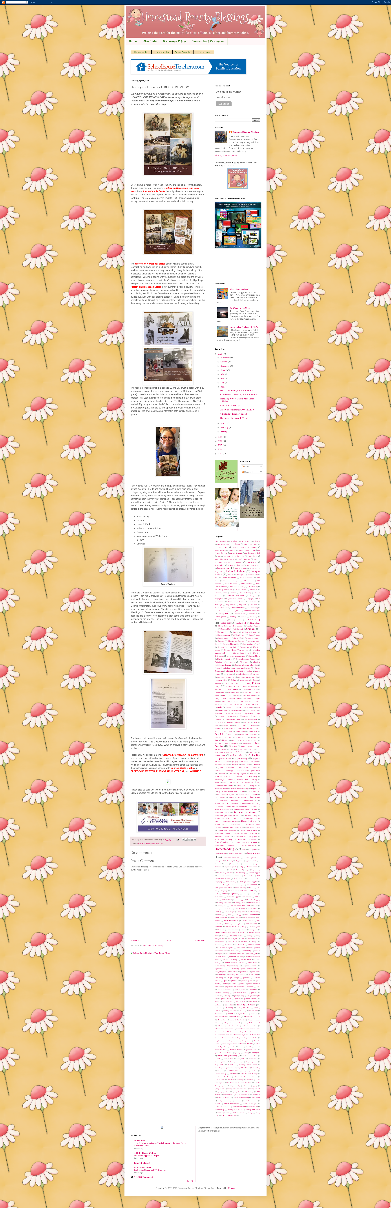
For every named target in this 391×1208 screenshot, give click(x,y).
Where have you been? (239, 289)
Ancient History (238, 547)
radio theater (240, 1001)
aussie (238, 562)
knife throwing (240, 887)
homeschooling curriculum (246, 842)
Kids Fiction (238, 879)
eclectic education (251, 710)
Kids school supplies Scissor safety (228, 885)
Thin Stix (230, 1079)
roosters (248, 1016)
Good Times (245, 764)
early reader (249, 707)
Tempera (220, 1071)
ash (218, 556)
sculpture (218, 1041)
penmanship (219, 977)
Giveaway (234, 764)
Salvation (221, 1026)
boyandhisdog (253, 607)
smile (233, 1047)
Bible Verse (241, 589)
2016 (220, 449)
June (223, 378)
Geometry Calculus (221, 764)
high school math (253, 791)
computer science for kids (248, 677)
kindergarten (252, 884)
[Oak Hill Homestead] (226, 482)
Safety (250, 1020)
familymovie (253, 731)
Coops (255, 680)
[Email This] (183, 839)
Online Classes (220, 956)
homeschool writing (223, 839)
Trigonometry (235, 1086)
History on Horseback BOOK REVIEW (237, 409)
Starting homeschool (250, 1056)
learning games (239, 902)
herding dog (253, 785)
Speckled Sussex (251, 1049)
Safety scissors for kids (232, 1023)
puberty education (250, 998)
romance (254, 1013)
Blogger (231, 1188)
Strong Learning (236, 1062)
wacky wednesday (224, 1101)
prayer (241, 983)
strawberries (253, 1058)
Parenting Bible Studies (236, 974)
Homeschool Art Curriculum (226, 803)
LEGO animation (254, 902)
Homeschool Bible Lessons (245, 809)
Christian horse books (146, 843)
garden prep (220, 755)
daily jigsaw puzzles (250, 695)
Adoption (256, 541)
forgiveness (247, 743)
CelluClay (253, 616)
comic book (228, 674)
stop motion (228, 1058)
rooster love (235, 1016)
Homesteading (141, 52)
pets (225, 980)
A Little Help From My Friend (233, 413)
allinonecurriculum (251, 544)
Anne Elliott (139, 1140)
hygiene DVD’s (251, 860)
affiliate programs (223, 544)
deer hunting (247, 698)
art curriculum (236, 553)
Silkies (250, 1043)
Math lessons (248, 917)
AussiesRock (220, 565)
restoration (253, 1010)
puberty (238, 998)
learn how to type (233, 896)
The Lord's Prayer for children (246, 1077)
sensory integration (243, 1041)
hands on (254, 773)
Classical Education (234, 670)
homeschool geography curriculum (227, 815)
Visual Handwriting (241, 1097)
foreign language (231, 743)
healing (254, 779)
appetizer (232, 550)
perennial (246, 977)
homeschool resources (227, 830)
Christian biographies (231, 644)
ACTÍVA (234, 541)
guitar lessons (255, 770)
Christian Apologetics (236, 641)
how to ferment (220, 853)
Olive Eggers (252, 953)
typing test (236, 1092)
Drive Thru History (252, 704)
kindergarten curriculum (223, 887)
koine (251, 887)
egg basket (249, 713)
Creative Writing (233, 686)
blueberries (253, 604)
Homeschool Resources (208, 41)
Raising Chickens (246, 1004)
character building (221, 620)
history (255, 794)
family (217, 728)
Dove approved (246, 701)
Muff (242, 938)
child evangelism (221, 632)
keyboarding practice (224, 872)
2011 (220, 453)
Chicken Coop (253, 619)
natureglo (254, 941)
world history (219, 1109)
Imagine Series (235, 864)
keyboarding (255, 870)
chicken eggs (225, 622)
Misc (223, 935)
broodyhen (253, 613)
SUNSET (231, 1064)
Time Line (250, 1079)
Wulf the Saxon (238, 1112)
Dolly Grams (232, 701)
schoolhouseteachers (250, 1026)
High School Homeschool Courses (230, 791)
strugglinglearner (252, 1062)
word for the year (250, 1103)
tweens (246, 1086)
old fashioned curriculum (235, 953)
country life (229, 683)
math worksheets (231, 920)
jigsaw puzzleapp (221, 870)
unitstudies (256, 1094)
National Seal (233, 941)
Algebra (237, 544)
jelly (241, 866)
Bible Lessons (248, 581)
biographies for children (234, 598)
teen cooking (255, 1067)
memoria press (251, 923)
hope (244, 849)
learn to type (239, 900)
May (223, 382)
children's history (239, 635)
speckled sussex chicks (223, 1052)
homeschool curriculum (245, 812)
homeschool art (250, 800)
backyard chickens (235, 571)
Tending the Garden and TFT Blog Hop (150, 1170)
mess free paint (233, 929)
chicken (239, 620)
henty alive (241, 785)
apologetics (252, 547)
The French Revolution (223, 1077)
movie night (232, 938)
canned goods (220, 616)
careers (243, 616)
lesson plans (221, 905)
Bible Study (253, 586)
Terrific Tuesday (220, 1073)
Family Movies (226, 731)
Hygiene (239, 860)
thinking (240, 1079)
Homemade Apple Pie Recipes (146, 1155)
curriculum (226, 695)
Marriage (220, 914)
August (224, 370)
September (225, 365)
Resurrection (219, 1013)
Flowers (225, 740)
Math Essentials (221, 917)
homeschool (255, 797)
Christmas (244, 662)
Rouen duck (222, 1020)
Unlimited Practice (223, 1097)
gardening (242, 758)
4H (216, 541)
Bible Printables (231, 583)
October (224, 361)
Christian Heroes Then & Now (236, 650)
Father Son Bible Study (249, 734)
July (223, 374)
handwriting (252, 776)
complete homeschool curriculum (248, 674)
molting (249, 935)
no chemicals (239, 944)
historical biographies (225, 794)
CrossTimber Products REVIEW (244, 326)
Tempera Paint (233, 1070)
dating (217, 698)
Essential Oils (227, 725)
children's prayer (254, 635)
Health (217, 782)
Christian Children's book (251, 644)
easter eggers (222, 710)
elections (221, 716)
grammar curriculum (226, 767)
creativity (218, 689)
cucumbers (247, 692)
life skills (253, 908)
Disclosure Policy (174, 41)
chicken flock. (254, 623)
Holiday (231, 797)
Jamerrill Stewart (142, 1162)
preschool (253, 989)
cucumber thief (233, 692)
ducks (219, 707)
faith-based (254, 725)
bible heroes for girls (231, 581)
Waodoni (238, 1101)
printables (218, 995)
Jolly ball (239, 870)
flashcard (254, 737)
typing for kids (254, 1088)
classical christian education (246, 665)
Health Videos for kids (230, 782)
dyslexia (238, 707)
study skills (219, 1064)
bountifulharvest (238, 607)
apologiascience (220, 550)
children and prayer (249, 632)
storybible (241, 1058)
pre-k (258, 986)
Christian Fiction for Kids (226, 647)
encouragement (251, 719)
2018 (220, 441)
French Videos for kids (246, 749)
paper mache (256, 971)
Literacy (218, 911)
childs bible (238, 638)
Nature (244, 941)
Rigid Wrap (242, 1013)
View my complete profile (226, 155)
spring (246, 1052)
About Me (150, 41)
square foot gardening (227, 1055)
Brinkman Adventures (251, 610)
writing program (223, 1112)
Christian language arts (236, 656)
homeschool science (249, 830)
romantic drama (221, 1016)
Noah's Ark (241, 947)
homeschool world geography (245, 836)
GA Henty (253, 752)
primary (254, 992)
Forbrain (218, 743)
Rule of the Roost (237, 1020)
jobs (231, 870)
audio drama (253, 556)
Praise (234, 983)
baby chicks (223, 568)
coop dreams (245, 680)
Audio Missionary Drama (224, 559)
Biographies (219, 598)
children (235, 632)
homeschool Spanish (222, 833)
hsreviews (160, 843)
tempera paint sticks (250, 1071)
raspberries (218, 1008)
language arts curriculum (242, 890)
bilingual (253, 596)
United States (227, 1094)
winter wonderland (231, 1103)
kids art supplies (254, 872)
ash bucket (227, 556)
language (224, 890)
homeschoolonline (249, 845)
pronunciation (226, 998)
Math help (235, 917)
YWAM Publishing (228, 1115)
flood (216, 740)
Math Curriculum (251, 914)
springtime (256, 1052)
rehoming (242, 1011)
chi (232, 620)
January (224, 431)
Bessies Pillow (253, 574)
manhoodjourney (254, 911)
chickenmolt (238, 629)
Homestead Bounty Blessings (245, 132)
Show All (190, 1181)
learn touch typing (254, 900)
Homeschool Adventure (229, 800)
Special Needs (236, 1049)
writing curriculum (253, 1109)
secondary (228, 1041)
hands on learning (222, 776)
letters (255, 905)
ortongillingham (220, 971)
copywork (218, 683)
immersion (247, 864)
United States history (242, 1094)
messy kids (254, 929)
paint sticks (244, 971)
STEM (217, 1058)
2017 (220, 445)
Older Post (200, 940)
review (230, 1013)
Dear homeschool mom (231, 698)
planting (226, 983)
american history (221, 547)
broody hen (223, 613)
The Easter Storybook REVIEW (234, 417)
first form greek (242, 737)
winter (217, 1103)
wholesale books (251, 1101)
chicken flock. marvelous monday (230, 626)
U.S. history (249, 1092)
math (230, 914)
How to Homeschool (236, 853)
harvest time (242, 779)
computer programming (226, 677)
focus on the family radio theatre (244, 740)
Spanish (248, 1047)
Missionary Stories (236, 935)
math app (238, 914)
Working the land (239, 1106)
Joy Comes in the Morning (241, 308)
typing (255, 1086)
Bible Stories (246, 583)
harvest (230, 779)
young (250, 1112)
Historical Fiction (243, 794)
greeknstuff (219, 770)
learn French (219, 896)
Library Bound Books (223, 909)
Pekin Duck (253, 974)
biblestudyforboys (221, 592)
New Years (228, 944)
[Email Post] (178, 839)
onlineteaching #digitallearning (226, 965)
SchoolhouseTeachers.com (224, 1028)
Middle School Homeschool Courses (230, 932)
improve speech (230, 866)
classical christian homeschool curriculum (232, 668)
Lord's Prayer (229, 911)
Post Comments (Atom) (153, 945)
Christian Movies (254, 656)
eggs (258, 713)
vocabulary (256, 1097)
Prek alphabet (240, 989)
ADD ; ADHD (245, 541)
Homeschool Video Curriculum (245, 833)
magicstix (241, 911)
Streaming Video (221, 1062)
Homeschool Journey (230, 821)
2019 (220, 436)
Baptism (231, 574)
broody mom (240, 613)
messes (244, 929)
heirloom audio (247, 782)
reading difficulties (243, 1008)
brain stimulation (221, 611)
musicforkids (219, 941)
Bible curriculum (246, 577)
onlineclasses (252, 962)
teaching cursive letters (248, 1064)
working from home (222, 1106)
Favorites (218, 737)
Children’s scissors (223, 638)
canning (233, 616)
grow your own (242, 770)
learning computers (224, 902)
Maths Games (248, 920)
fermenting (228, 737)
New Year (218, 944)
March (224, 423)
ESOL (217, 725)
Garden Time (254, 755)
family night (240, 731)
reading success (229, 1010)
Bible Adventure (229, 577)
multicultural (252, 938)
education (218, 713)
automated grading (253, 565)
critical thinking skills (250, 689)
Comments (248, 471)
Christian (221, 641)
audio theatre (244, 559)
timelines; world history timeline (239, 1082)
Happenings (219, 779)
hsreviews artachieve (231, 857)
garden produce (237, 755)
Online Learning (230, 959)
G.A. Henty (240, 752)
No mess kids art (253, 944)
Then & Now (219, 1079)
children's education (222, 635)
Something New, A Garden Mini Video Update (237, 400)
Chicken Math (225, 629)
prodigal (228, 995)
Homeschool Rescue (253, 827)
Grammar (256, 764)
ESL (255, 722)
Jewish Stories (252, 866)
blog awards (230, 604)
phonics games (246, 980)
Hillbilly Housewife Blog (145, 1152)
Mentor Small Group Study (236, 926)
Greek (255, 767)
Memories (219, 926)
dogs (223, 701)
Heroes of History (221, 788)
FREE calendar (247, 746)
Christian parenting (224, 659)
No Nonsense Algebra (225, 947)
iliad (225, 864)
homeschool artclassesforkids (237, 806)
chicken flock (241, 623)
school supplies (233, 1026)
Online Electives (236, 956)
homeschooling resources (224, 845)
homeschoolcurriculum (247, 839)
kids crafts (248, 875)
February (225, 427)
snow (240, 1047)
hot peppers (253, 849)
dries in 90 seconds (235, 704)
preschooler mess (240, 992)
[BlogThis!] (186, 839)
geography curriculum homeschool (245, 761)
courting (239, 683)
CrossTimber (220, 692)
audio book (239, 556)
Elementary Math (233, 719)
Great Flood (243, 767)
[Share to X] (188, 839)
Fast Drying (232, 734)
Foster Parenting (183, 52)
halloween (221, 773)
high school (255, 788)
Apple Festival (244, 550)
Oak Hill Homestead (143, 1177)
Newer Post (136, 940)
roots (258, 1017)
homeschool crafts (222, 812)
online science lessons (234, 962)
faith (244, 725)
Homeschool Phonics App (233, 827)
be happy (240, 574)
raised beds (229, 1004)
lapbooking (235, 893)
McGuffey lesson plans (233, 924)
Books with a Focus (222, 607)
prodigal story (239, 995)
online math (246, 959)
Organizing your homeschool (243, 968)
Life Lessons (204, 52)
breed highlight (235, 611)
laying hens (254, 894)
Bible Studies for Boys (237, 586)
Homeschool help (251, 815)
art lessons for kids (252, 553)
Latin (244, 894)
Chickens (251, 628)
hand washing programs (237, 773)
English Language (234, 722)
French (232, 749)
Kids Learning (231, 881)
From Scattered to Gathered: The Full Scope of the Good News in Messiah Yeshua (160, 1144)
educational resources (233, 713)
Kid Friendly (240, 872)
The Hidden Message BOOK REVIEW (237, 390)
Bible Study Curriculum (223, 589)
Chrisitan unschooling (252, 638)
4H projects (224, 541)
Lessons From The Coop (240, 905)
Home (133, 41)
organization (219, 968)
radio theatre (253, 1001)
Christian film (245, 647)
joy (247, 870)
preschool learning (222, 992)
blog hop (242, 604)
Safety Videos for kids (252, 1023)
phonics (234, 980)
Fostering (233, 746)
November (225, 357)
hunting (230, 860)
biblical (233, 592)
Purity (217, 1001)
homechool (242, 797)
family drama (228, 728)
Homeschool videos (222, 836)
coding (249, 671)
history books (220, 797)
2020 (220, 353)
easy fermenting (236, 710)
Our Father (233, 971)
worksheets (253, 1106)
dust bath (229, 707)
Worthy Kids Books (235, 1109)
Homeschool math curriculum (227, 824)
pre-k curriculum (224, 989)
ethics (237, 725)
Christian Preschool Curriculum (247, 659)
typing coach (219, 1088)
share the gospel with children (233, 1043)
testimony (234, 1073)
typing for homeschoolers (236, 1088)
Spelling (237, 1052)
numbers (257, 950)
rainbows (218, 1005)
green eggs (229, 770)
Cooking (233, 680)
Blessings (218, 604)
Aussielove (251, 562)
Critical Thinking (232, 689)
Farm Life (219, 734)
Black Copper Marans (236, 601)
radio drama (227, 1001)
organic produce (250, 965)
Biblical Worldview (235, 595)
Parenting (221, 974)
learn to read (227, 899)
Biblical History (245, 592)
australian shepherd (235, 565)
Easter (258, 707)
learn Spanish (246, 896)
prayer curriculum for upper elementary (239, 986)
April (223, 386)
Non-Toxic (235, 950)
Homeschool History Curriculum (228, 818)
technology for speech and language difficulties (231, 1067)
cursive (236, 695)
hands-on (239, 776)
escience (247, 722)
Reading (229, 1007)
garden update (225, 758)
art (254, 550)
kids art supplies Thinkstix (228, 875)
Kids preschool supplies (249, 881)
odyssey (220, 953)
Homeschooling (162, 52)
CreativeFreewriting (250, 686)
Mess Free (221, 929)
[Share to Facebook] (191, 839)
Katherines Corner (142, 1167)
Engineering (219, 722)
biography (250, 598)
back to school (240, 568)
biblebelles (253, 589)
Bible (216, 577)
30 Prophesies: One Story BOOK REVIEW (239, 394)
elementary (232, 716)
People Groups (233, 977)
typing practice (223, 1092)
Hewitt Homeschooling (239, 788)
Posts (246, 466)
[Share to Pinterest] (194, 839)
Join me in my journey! (229, 91)
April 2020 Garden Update (231, 405)
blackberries (253, 601)
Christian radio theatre (225, 662)
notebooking (246, 950)
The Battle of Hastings (249, 1073)
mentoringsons (255, 926)
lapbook (224, 893)
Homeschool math (249, 821)
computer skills (221, 680)
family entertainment (244, 728)
